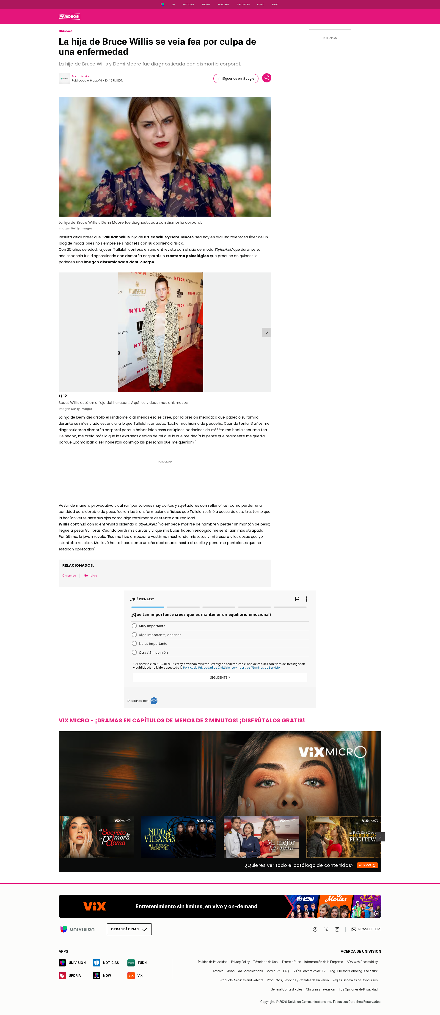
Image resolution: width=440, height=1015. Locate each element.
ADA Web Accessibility (362, 961)
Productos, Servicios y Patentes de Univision (298, 980)
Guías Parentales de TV (309, 971)
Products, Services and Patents (241, 980)
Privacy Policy (240, 961)
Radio (260, 4)
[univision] (69, 16)
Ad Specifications (250, 971)
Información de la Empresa (323, 961)
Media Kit (273, 971)
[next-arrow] (266, 332)
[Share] (266, 77)
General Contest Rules (286, 989)
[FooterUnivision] (77, 929)
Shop (275, 4)
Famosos (224, 4)
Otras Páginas (125, 929)
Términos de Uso (265, 961)
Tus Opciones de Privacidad (358, 989)
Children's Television (320, 989)
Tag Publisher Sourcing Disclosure (353, 971)
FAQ (286, 971)
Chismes (65, 31)
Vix (173, 4)
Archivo (218, 971)
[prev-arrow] (59, 332)
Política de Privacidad (213, 961)
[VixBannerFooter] (220, 906)
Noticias (188, 4)
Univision (84, 76)
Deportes (243, 4)
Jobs (230, 971)
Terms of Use (291, 961)
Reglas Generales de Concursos (355, 980)
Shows (206, 4)
